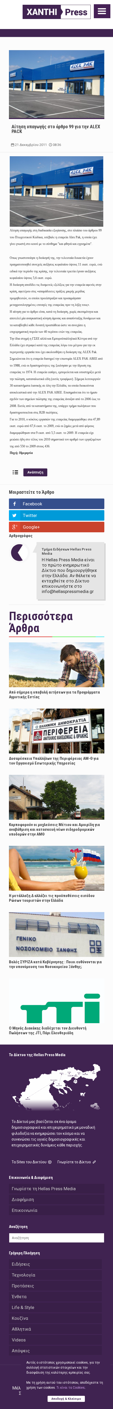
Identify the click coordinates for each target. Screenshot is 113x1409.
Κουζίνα (20, 1318)
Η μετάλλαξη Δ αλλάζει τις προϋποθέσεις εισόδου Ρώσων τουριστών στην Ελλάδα (52, 898)
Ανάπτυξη (35, 472)
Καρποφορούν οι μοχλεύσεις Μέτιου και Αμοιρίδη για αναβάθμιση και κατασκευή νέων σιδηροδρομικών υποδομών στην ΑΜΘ (54, 829)
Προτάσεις (23, 1285)
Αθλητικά (21, 1329)
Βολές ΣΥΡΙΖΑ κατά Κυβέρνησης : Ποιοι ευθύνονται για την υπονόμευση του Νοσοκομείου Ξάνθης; (55, 964)
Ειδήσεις (21, 1264)
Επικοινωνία (24, 1210)
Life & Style (23, 1307)
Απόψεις (21, 1350)
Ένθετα (19, 1296)
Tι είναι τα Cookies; (70, 1387)
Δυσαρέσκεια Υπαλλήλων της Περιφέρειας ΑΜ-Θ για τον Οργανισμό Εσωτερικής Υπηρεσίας (54, 761)
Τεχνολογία (23, 1275)
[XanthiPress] (57, 12)
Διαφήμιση (23, 1199)
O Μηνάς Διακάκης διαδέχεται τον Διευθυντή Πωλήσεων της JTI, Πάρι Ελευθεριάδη (47, 1030)
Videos (19, 1339)
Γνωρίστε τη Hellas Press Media (44, 1188)
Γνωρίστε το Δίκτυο (75, 1162)
